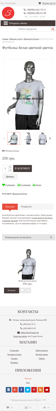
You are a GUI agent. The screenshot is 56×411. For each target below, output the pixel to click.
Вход (3, 3)
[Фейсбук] (21, 390)
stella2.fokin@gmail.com (30, 333)
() (12, 407)
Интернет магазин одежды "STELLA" (26, 400)
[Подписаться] (40, 390)
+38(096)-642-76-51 (36, 9)
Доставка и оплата (14, 354)
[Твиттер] (27, 390)
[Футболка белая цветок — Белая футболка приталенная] (27, 264)
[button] (10, 151)
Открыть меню (18, 23)
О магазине (14, 350)
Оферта (42, 358)
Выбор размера (42, 350)
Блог (28, 383)
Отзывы (14, 358)
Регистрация (11, 3)
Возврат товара (42, 354)
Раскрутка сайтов (20, 336)
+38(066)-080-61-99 (36, 13)
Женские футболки (19, 194)
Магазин (28, 378)
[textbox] (33, 29)
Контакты (14, 362)
